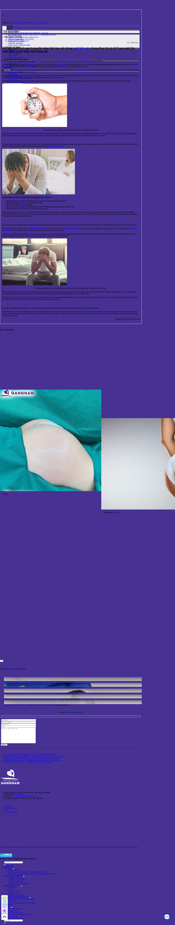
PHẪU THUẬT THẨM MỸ (13, 876)
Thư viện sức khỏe (10, 812)
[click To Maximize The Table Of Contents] (4, 28)
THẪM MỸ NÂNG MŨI (15, 878)
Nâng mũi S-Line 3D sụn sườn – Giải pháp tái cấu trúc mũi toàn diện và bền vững (32, 699)
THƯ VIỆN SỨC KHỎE (15, 909)
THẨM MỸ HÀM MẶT (15, 43)
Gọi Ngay (4, 901)
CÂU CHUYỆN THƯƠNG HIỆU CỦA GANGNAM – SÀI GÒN (28, 33)
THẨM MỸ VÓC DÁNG (12, 886)
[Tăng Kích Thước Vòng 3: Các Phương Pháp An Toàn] (50, 491)
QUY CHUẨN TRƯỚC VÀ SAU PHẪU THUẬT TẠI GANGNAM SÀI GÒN (32, 35)
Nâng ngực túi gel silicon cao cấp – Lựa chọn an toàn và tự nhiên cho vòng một (31, 693)
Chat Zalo (4, 907)
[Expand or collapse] (3, 32)
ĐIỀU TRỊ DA (12, 901)
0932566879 (19, 795)
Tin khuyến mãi (13, 916)
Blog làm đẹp (12, 74)
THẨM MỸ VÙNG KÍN (15, 895)
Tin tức (6, 810)
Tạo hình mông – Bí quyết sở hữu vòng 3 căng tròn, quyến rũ (121, 516)
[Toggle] (13, 868)
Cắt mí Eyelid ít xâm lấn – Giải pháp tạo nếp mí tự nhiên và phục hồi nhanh (30, 682)
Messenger (4, 913)
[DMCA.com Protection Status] (6, 857)
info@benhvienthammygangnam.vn (26, 796)
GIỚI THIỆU (8, 29)
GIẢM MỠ (11, 887)
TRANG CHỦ (8, 26)
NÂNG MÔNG (12, 893)
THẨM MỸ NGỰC (14, 54)
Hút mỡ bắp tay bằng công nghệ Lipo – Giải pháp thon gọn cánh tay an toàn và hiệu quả (34, 688)
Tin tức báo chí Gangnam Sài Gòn (19, 914)
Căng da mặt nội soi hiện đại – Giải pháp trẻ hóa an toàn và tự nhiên (27, 705)
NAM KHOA (8, 68)
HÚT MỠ (11, 889)
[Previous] (1, 661)
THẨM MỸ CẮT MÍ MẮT (16, 880)
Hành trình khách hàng (15, 82)
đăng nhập (10, 669)
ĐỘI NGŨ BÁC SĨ (14, 870)
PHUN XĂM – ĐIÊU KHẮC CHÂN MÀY (21, 899)
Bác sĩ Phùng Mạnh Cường (39, 23)
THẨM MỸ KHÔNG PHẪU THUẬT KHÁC (22, 903)
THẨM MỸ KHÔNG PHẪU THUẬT (16, 59)
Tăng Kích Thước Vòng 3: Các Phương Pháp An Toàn (17, 498)
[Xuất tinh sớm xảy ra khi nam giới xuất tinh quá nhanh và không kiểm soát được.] (34, 126)
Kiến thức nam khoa (15, 913)
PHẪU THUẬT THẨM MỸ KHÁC (19, 45)
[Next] (2, 661)
